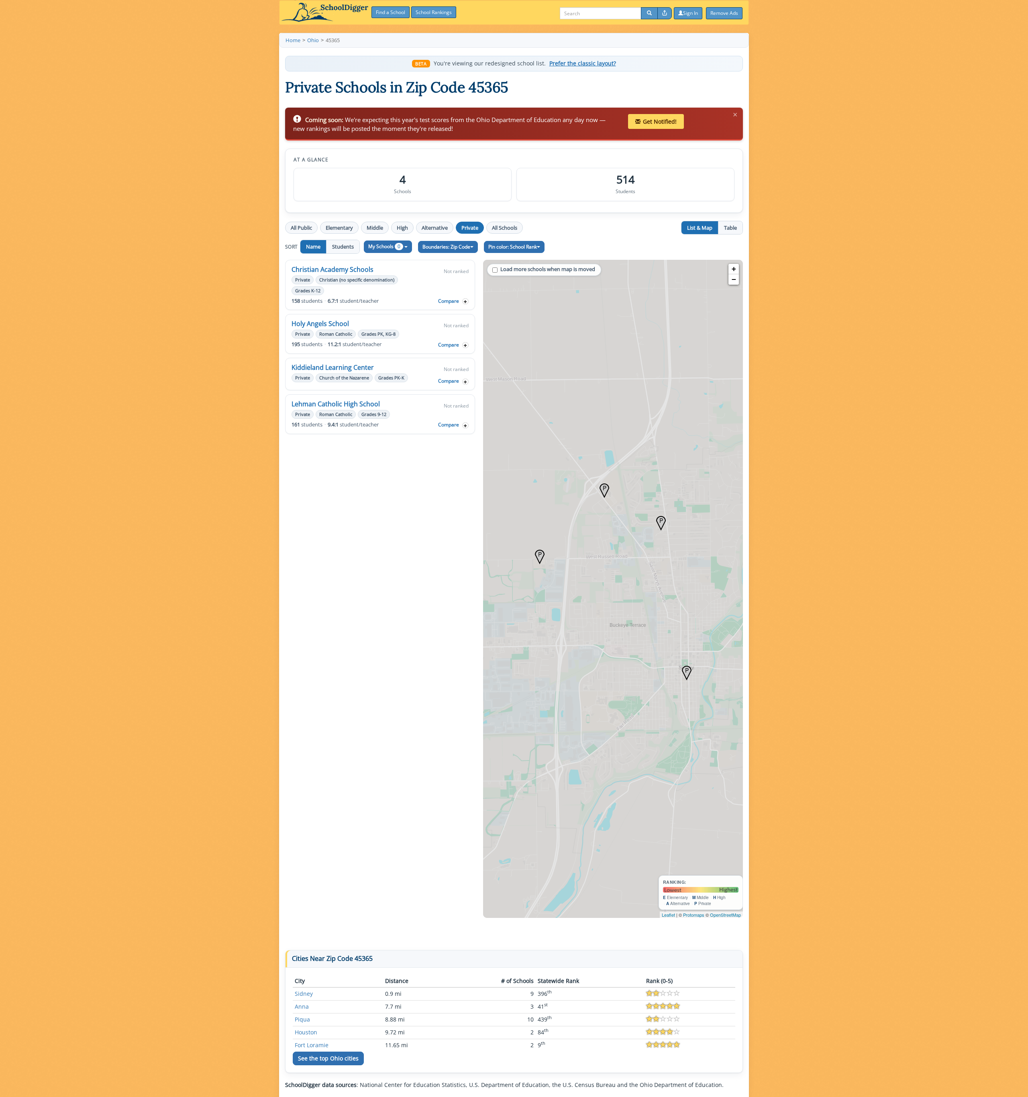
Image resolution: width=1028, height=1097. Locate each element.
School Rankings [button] (434, 12)
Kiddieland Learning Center (333, 367)
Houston (306, 1032)
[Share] (664, 13)
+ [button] (734, 269)
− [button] (734, 279)
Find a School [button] (390, 12)
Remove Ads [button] (724, 13)
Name (313, 246)
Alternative (435, 227)
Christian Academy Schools (332, 269)
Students (343, 246)
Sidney (304, 993)
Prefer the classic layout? (582, 63)
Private (469, 227)
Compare (448, 301)
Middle (375, 227)
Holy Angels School (320, 324)
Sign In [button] (690, 13)
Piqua (302, 1019)
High (402, 227)
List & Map (699, 227)
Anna (302, 1006)
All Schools (504, 227)
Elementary (339, 227)
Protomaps (693, 914)
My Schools (384, 246)
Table (730, 227)
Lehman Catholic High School (336, 404)
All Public (301, 227)
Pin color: (512, 246)
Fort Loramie (311, 1045)
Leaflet (668, 914)
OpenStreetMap (725, 914)
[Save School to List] (465, 301)
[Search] (649, 13)
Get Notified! (660, 121)
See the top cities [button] (328, 1058)
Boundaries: (446, 246)
